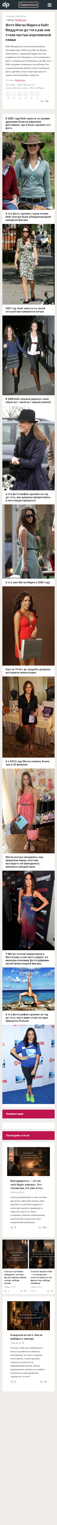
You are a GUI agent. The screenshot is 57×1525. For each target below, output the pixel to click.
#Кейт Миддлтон (26, 85)
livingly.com (20, 80)
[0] (8, 94)
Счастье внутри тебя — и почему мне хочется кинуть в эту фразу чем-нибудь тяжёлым (41, 1277)
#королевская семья (17, 88)
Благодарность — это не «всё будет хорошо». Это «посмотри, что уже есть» (26, 1184)
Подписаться (28, 4)
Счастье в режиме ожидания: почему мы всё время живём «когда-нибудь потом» (15, 1277)
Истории (11, 85)
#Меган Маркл (37, 88)
